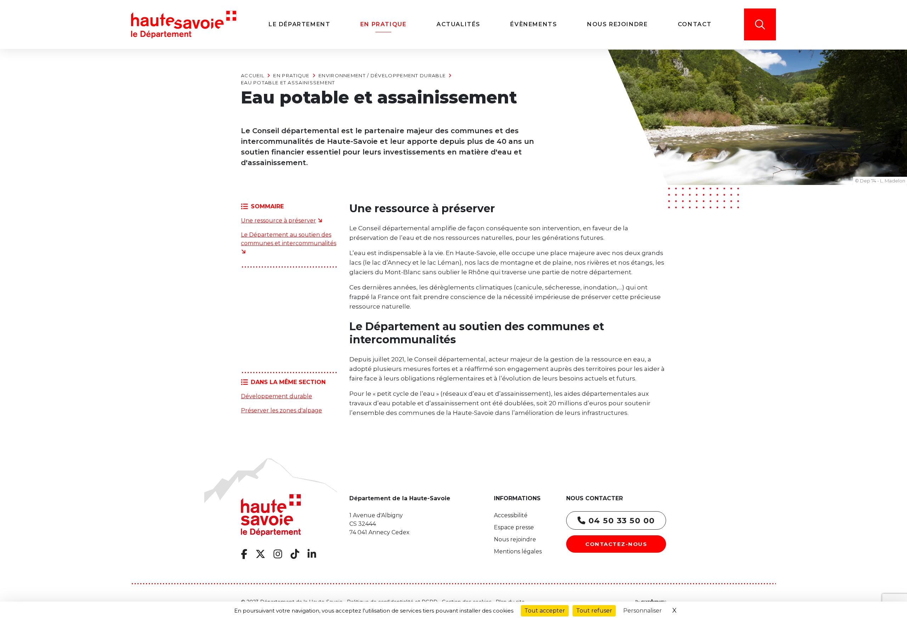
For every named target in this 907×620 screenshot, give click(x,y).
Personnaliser (642, 610)
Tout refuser (594, 610)
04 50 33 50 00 (620, 520)
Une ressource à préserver (278, 220)
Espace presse (514, 527)
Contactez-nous (616, 544)
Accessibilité (511, 515)
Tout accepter (544, 610)
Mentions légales (518, 551)
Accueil (252, 75)
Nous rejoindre (515, 539)
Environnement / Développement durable (382, 75)
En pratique (291, 75)
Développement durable (276, 396)
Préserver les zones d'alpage (281, 410)
